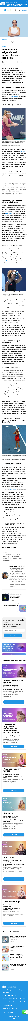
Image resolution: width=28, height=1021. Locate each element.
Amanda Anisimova (8, 550)
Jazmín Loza (7, 62)
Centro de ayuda (20, 1002)
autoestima (12, 490)
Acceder (24, 10)
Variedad (4, 46)
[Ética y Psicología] (14, 892)
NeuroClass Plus (13, 999)
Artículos (22, 999)
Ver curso (14, 702)
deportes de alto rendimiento (11, 554)
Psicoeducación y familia (12, 770)
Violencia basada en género (13, 682)
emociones (8, 465)
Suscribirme (12, 635)
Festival (4, 1002)
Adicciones (8, 858)
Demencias (8, 813)
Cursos (4, 999)
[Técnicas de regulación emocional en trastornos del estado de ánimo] (14, 715)
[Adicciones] (14, 848)
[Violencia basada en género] (14, 671)
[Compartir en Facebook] (9, 42)
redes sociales (15, 96)
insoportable (8, 213)
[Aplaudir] (8, 65)
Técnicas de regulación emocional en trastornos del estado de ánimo (11, 729)
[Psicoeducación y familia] (14, 760)
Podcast (11, 1002)
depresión (5, 261)
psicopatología (17, 558)
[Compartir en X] (6, 42)
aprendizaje (20, 550)
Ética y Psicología (11, 902)
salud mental (6, 560)
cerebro (5, 552)
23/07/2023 (21, 62)
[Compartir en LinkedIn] (12, 42)
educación (6, 556)
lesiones (22, 151)
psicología (6, 558)
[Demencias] (14, 804)
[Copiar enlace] (3, 42)
